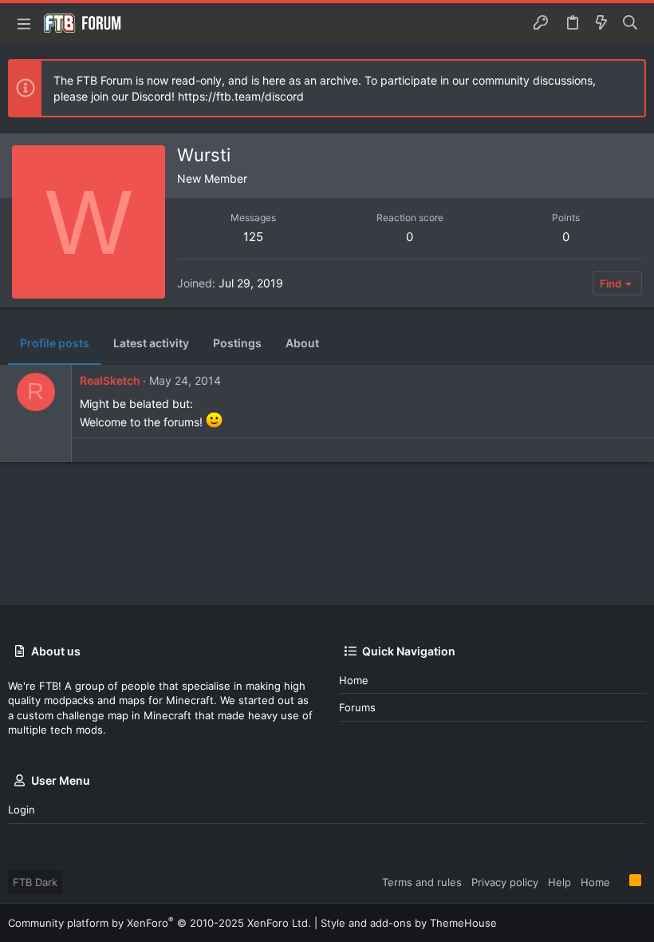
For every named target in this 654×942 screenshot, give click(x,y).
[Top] (619, 881)
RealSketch (110, 380)
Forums (357, 707)
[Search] (630, 23)
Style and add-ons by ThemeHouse (409, 922)
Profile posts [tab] (54, 343)
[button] (24, 23)
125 (253, 236)
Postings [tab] (237, 343)
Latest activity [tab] (151, 343)
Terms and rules (422, 882)
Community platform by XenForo (159, 922)
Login (21, 809)
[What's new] (601, 23)
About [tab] (302, 343)
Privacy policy (504, 882)
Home (353, 680)
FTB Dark (35, 882)
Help (559, 882)
